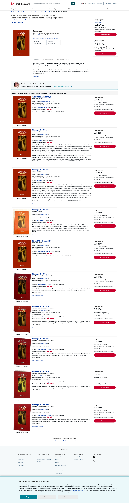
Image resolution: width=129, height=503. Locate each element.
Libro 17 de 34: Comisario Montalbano (21, 19)
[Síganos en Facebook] (94, 457)
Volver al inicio (65, 449)
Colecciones (35, 9)
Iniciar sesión (91, 3)
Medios (57, 459)
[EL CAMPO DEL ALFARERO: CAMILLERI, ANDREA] (22, 267)
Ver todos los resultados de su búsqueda (64, 441)
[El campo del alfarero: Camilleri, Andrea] (22, 234)
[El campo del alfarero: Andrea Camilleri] (22, 156)
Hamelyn (39, 140)
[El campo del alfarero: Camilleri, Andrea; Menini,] (22, 300)
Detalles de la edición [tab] (62, 60)
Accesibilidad (58, 473)
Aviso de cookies (59, 470)
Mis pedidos (21, 465)
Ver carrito (20, 468)
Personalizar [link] (67, 497)
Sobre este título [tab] (47, 60)
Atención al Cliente (78, 459)
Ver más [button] (36, 76)
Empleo (57, 462)
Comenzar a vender (112, 9)
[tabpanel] (62, 69)
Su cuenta (99, 3)
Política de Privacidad (60, 465)
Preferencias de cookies (76, 490)
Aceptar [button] (28, 497)
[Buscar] (73, 3)
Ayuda (115, 3)
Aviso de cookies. (28, 492)
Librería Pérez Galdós (43, 251)
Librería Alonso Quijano (44, 284)
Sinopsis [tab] (36, 60)
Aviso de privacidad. (87, 492)
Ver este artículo (98, 22)
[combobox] (51, 3)
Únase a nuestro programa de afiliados (44, 460)
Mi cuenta (20, 462)
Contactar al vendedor (37, 115)
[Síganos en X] (94, 461)
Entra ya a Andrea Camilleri (61, 86)
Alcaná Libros (41, 220)
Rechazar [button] (47, 497)
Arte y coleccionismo (74, 9)
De (38, 42)
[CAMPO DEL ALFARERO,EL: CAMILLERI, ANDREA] (22, 123)
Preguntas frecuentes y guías (81, 456)
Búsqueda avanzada (16, 9)
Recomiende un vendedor (43, 464)
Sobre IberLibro (59, 456)
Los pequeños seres (43, 107)
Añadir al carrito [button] (105, 34)
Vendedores (93, 9)
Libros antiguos (53, 9)
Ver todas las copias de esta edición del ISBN (45, 38)
